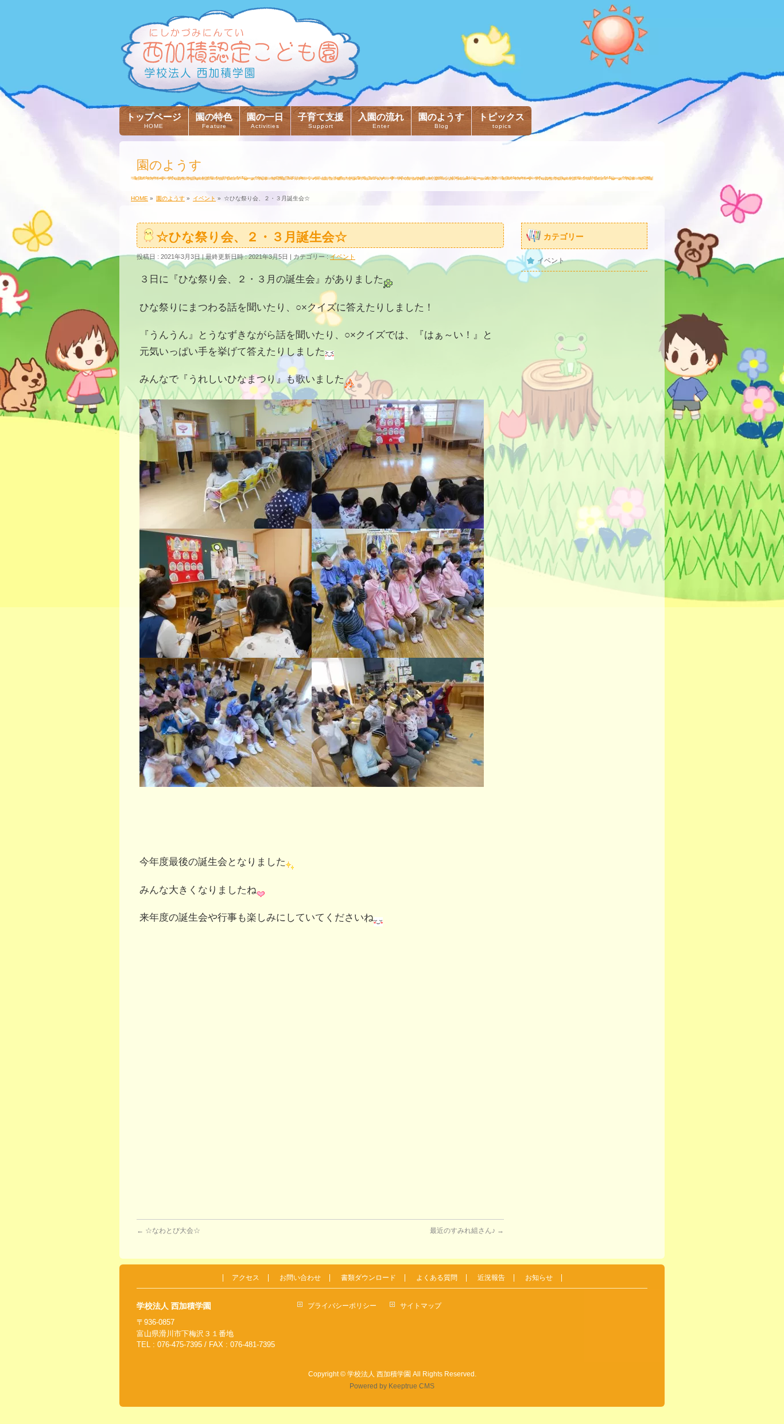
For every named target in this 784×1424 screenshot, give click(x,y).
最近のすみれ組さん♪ (467, 1231)
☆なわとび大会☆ (168, 1231)
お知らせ (539, 1278)
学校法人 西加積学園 (379, 1374)
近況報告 (491, 1278)
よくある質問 (436, 1278)
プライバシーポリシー (342, 1306)
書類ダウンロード (368, 1278)
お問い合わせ (300, 1278)
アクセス (245, 1278)
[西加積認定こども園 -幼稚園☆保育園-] (240, 84)
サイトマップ (420, 1306)
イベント (342, 256)
